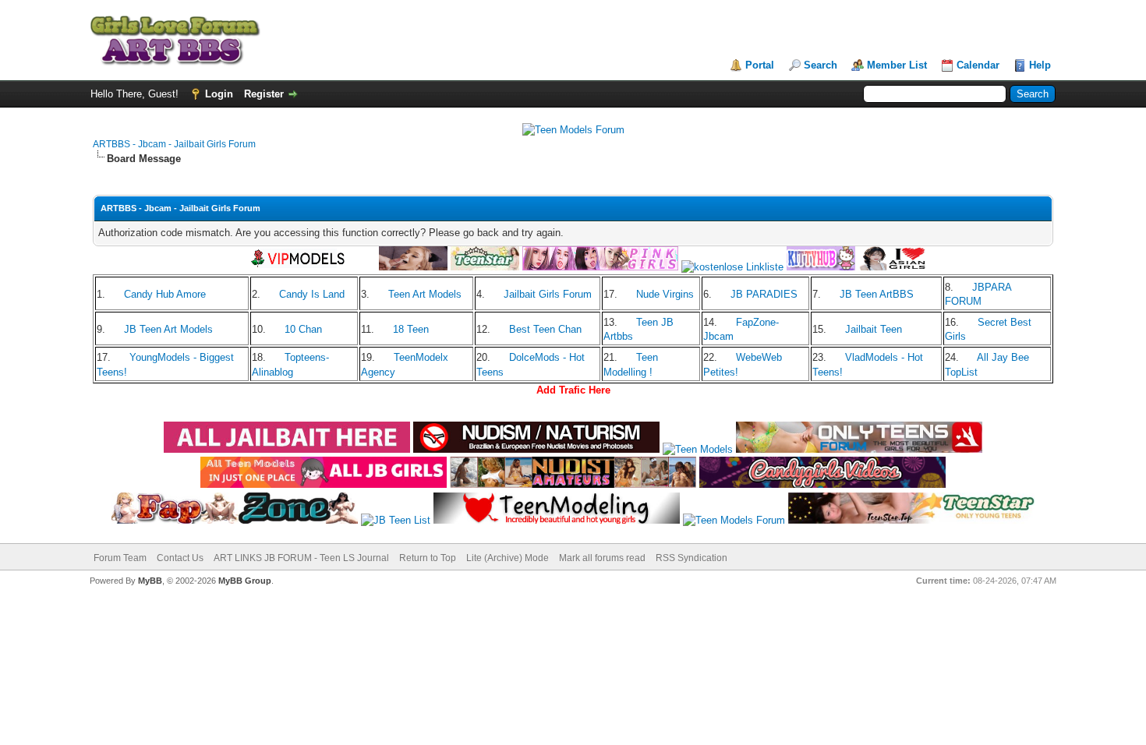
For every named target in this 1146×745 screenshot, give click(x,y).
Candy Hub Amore (165, 294)
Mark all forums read (602, 558)
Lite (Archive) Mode (507, 558)
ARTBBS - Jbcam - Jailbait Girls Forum (174, 144)
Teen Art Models (425, 294)
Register (264, 94)
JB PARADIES (764, 294)
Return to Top (427, 558)
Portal (759, 65)
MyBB (150, 580)
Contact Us (180, 558)
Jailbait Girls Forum (548, 294)
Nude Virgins (665, 294)
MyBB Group (244, 580)
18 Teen (411, 329)
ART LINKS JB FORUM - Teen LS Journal (301, 558)
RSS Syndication (691, 558)
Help (1040, 65)
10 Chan (303, 329)
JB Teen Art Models (168, 329)
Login (219, 94)
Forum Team (120, 558)
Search (820, 65)
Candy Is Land (312, 294)
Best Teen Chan (545, 329)
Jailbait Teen (873, 329)
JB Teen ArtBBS (877, 294)
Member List (897, 65)
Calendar (978, 65)
